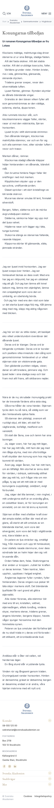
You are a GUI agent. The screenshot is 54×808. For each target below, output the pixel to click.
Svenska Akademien (15, 21)
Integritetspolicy (43, 796)
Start (4, 21)
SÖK (9, 13)
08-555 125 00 (9, 725)
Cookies (28, 796)
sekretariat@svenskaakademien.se (21, 729)
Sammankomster (30, 21)
